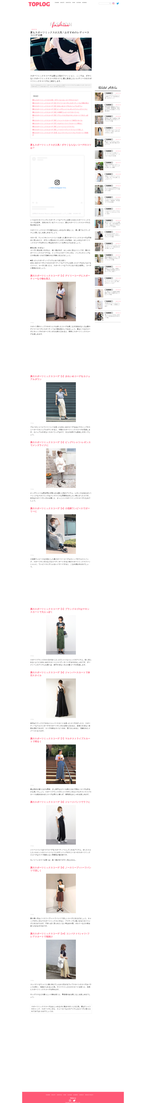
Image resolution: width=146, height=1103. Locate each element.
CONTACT (81, 1094)
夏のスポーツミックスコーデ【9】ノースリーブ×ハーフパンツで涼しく (57, 129)
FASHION (57, 2)
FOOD (73, 2)
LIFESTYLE (68, 2)
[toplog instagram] (114, 3)
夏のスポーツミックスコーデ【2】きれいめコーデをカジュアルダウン (57, 106)
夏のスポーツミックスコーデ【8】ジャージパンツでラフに (53, 126)
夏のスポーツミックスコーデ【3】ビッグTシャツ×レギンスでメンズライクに (60, 109)
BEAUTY (62, 2)
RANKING (84, 2)
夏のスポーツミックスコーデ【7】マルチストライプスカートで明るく (57, 123)
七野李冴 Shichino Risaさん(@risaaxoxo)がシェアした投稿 (52, 213)
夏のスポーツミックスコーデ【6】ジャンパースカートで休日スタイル (57, 120)
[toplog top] (39, 4)
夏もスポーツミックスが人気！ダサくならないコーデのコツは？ (55, 100)
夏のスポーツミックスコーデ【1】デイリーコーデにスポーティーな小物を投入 (60, 103)
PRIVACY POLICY (89, 1094)
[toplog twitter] (119, 3)
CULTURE (78, 2)
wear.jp (32, 322)
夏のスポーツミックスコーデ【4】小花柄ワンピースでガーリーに (55, 112)
